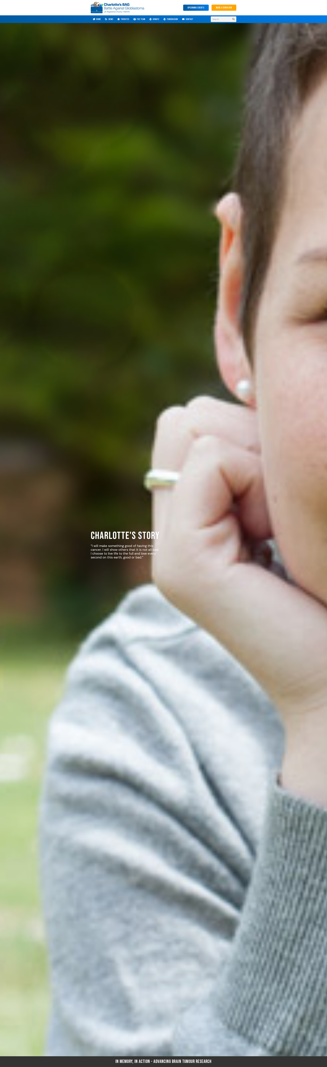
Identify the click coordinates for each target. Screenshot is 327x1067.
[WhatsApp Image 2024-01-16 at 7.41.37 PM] (117, 7)
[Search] (233, 19)
